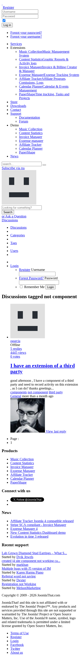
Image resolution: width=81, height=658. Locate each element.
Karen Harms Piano (29, 572)
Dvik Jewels (24, 557)
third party (56, 392)
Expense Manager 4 (24, 529)
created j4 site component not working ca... (31, 561)
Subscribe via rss (13, 168)
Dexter (21, 580)
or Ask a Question (14, 216)
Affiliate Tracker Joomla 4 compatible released (42, 521)
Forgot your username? (26, 36)
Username (38, 270)
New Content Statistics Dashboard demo (38, 532)
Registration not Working (19, 584)
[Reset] (44, 165)
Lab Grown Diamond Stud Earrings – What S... (34, 553)
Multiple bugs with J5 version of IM (26, 568)
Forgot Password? (31, 278)
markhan (22, 564)
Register (8, 7)
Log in (7, 25)
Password (51, 278)
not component (38, 392)
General (15, 396)
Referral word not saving (19, 576)
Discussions (10, 220)
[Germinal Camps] (28, 431)
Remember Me (34, 287)
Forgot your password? (26, 32)
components (18, 392)
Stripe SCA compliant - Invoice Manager (38, 525)
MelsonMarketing (28, 588)
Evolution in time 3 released (29, 536)
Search (7, 212)
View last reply (56, 431)
